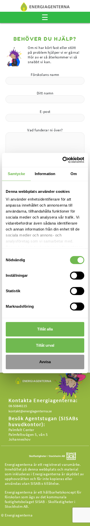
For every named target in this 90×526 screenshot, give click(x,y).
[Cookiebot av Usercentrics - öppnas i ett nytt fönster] (63, 160)
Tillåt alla (45, 329)
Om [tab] (73, 174)
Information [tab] (45, 174)
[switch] (77, 275)
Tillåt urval (45, 345)
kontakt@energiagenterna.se (30, 411)
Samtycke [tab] (16, 174)
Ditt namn (45, 93)
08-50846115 (17, 406)
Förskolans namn (45, 74)
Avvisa (45, 362)
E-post (45, 111)
